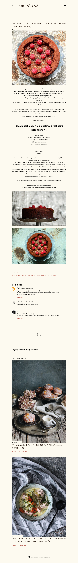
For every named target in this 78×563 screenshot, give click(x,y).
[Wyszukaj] (65, 5)
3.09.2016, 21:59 (28, 301)
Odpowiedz (21, 297)
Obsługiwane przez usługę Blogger (40, 557)
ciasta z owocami (16, 278)
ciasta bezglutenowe (29, 275)
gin (18, 311)
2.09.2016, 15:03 (28, 288)
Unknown (20, 288)
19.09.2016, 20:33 (25, 311)
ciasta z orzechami (52, 275)
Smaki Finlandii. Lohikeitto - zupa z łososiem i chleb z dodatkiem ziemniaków (39, 540)
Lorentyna (28, 5)
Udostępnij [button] (15, 272)
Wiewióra (20, 301)
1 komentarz (22, 545)
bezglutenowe (19, 275)
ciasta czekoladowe (41, 275)
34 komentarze (23, 451)
